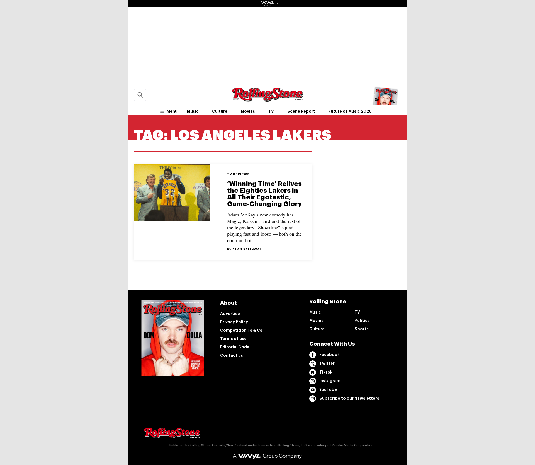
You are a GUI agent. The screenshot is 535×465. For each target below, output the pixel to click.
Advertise (230, 313)
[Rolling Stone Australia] (267, 99)
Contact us (231, 355)
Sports (361, 329)
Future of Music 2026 (350, 111)
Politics (362, 320)
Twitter (327, 363)
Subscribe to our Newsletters (349, 398)
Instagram (330, 381)
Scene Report (301, 111)
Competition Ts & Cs (241, 330)
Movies (248, 111)
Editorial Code (234, 347)
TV (271, 111)
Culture (219, 111)
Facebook (329, 354)
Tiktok (325, 372)
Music (193, 111)
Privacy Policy (234, 322)
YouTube (328, 389)
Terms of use (233, 339)
